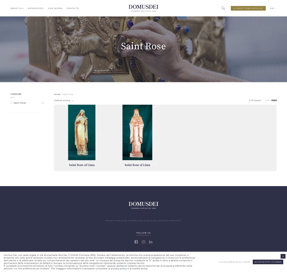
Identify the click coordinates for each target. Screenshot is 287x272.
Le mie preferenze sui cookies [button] (234, 262)
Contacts (72, 8)
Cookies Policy (138, 221)
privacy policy (119, 268)
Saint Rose (20, 102)
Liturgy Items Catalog (248, 8)
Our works (55, 8)
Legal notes (158, 221)
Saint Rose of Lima (82, 165)
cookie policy (140, 268)
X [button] (283, 256)
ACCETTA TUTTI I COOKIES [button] (268, 262)
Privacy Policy (115, 221)
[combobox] (63, 100)
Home (57, 94)
